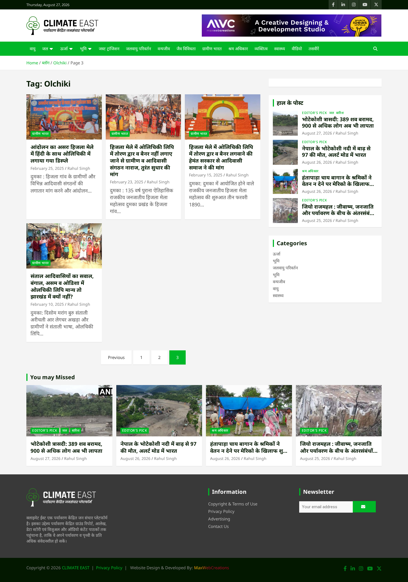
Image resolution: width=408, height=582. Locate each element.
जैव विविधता (186, 48)
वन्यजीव (164, 48)
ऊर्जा (64, 48)
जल (45, 48)
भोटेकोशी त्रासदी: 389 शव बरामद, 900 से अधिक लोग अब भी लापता (338, 122)
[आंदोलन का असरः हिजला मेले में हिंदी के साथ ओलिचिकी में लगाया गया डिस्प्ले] (64, 117)
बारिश (340, 113)
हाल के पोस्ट (290, 103)
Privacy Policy (221, 511)
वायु (33, 48)
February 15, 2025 (205, 175)
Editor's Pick (314, 113)
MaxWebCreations (211, 567)
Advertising (219, 519)
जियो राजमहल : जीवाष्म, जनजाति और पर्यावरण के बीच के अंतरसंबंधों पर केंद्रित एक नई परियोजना (338, 213)
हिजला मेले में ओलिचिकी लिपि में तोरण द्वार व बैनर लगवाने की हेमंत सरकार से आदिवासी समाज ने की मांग (221, 157)
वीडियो (297, 48)
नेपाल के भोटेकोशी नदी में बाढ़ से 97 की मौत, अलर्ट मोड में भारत (336, 151)
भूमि (83, 48)
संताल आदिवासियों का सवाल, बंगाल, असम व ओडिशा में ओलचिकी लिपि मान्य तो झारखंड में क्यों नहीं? (62, 286)
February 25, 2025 (47, 168)
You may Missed (52, 377)
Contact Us (218, 526)
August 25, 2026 (317, 220)
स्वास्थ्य (279, 48)
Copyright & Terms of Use (232, 504)
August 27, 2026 (317, 133)
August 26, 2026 (317, 162)
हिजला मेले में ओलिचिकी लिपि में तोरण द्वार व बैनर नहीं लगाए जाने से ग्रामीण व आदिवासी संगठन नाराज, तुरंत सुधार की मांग (142, 160)
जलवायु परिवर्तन (138, 48)
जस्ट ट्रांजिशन (109, 48)
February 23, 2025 (126, 181)
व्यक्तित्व (261, 48)
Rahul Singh (78, 168)
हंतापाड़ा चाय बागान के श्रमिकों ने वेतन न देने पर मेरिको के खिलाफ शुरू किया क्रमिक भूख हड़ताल (337, 184)
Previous (116, 357)
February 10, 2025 (47, 304)
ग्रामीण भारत (212, 48)
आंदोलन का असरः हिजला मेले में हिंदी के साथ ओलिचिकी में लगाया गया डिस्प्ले (62, 153)
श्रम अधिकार (238, 48)
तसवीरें (314, 48)
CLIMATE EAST (75, 567)
